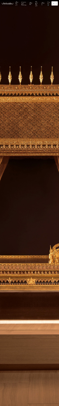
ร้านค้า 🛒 (48, 4)
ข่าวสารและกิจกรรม (23, 4)
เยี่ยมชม (30, 3)
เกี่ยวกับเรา (16, 4)
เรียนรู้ (42, 3)
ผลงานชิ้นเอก (36, 3)
